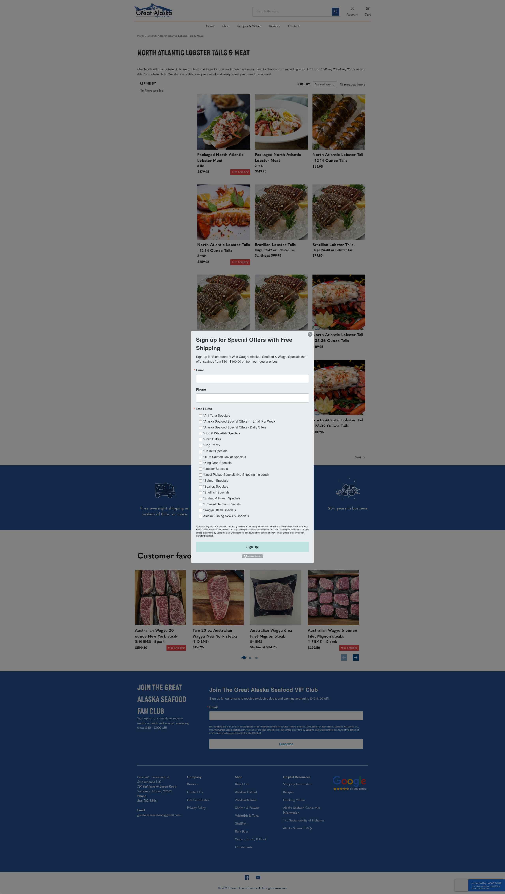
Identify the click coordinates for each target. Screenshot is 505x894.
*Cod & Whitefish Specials (221, 433)
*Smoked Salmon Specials (222, 504)
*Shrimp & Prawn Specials (221, 498)
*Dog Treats (211, 445)
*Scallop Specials (215, 486)
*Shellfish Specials (216, 492)
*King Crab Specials (217, 462)
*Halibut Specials (215, 451)
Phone (201, 389)
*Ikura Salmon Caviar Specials (224, 456)
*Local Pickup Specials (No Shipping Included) (236, 474)
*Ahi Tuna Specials (216, 415)
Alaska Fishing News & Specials (226, 516)
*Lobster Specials (215, 468)
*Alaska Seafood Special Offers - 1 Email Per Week (239, 421)
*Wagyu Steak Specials (219, 510)
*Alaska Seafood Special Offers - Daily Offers (235, 427)
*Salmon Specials (215, 480)
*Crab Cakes (212, 439)
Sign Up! (252, 547)
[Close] (310, 334)
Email (200, 370)
